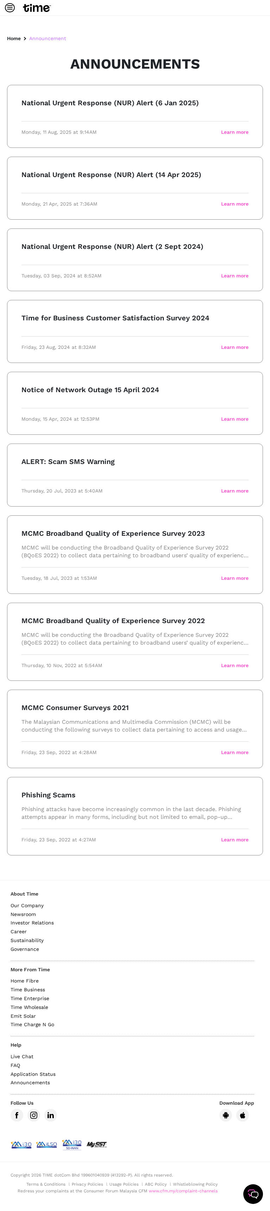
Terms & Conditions (45, 1184)
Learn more (235, 132)
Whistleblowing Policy (195, 1184)
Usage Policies (124, 1184)
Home (14, 38)
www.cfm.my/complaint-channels (183, 1190)
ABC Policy (156, 1184)
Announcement (47, 38)
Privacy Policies (87, 1184)
